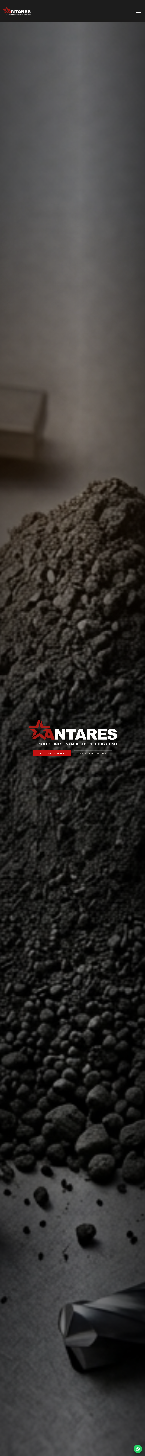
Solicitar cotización (93, 753)
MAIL (138, 1449)
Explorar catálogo (52, 753)
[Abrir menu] (138, 11)
